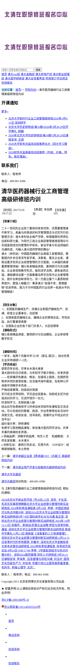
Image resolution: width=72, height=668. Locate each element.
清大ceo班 (14, 74)
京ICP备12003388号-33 (15, 599)
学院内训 (30, 89)
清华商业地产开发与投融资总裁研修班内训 (39, 467)
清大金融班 (28, 74)
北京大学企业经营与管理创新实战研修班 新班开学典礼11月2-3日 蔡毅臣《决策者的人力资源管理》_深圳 (36, 533)
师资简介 (51, 78)
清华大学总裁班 (11, 474)
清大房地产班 (43, 74)
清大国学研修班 (14, 78)
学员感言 (62, 78)
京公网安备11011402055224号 (22, 606)
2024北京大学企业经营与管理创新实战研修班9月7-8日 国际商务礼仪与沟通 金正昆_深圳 (35, 516)
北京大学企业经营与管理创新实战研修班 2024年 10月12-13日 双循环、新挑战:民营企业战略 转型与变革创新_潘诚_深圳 (35, 525)
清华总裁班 (8, 481)
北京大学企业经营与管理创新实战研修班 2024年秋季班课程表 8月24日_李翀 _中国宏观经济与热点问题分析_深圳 (35, 508)
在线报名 (7, 82)
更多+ (5, 111)
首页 (4, 74)
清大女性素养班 (35, 78)
